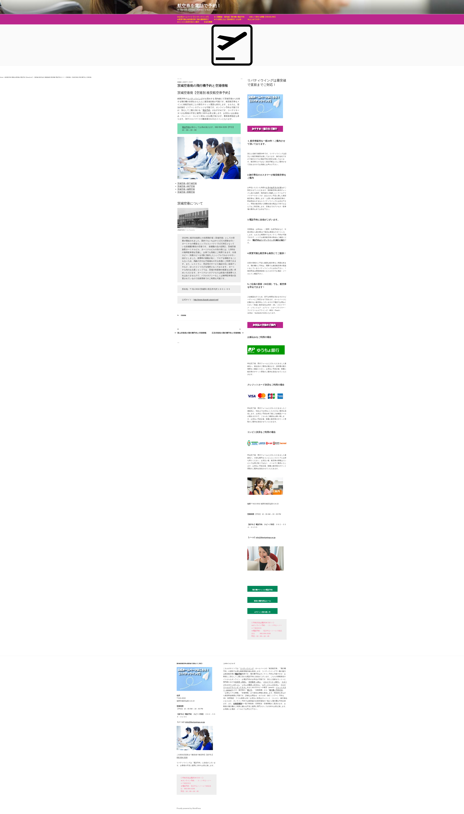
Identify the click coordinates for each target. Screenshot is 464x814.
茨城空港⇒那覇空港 (186, 192)
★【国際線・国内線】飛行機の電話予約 (229, 17)
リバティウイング (195, 99)
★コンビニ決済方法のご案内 (188, 22)
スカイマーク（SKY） (271, 682)
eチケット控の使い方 (262, 612)
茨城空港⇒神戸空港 (186, 186)
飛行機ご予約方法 (276, 690)
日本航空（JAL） (255, 682)
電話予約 (206, 110)
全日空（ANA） (241, 682)
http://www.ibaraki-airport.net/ (206, 300)
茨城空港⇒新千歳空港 (187, 183)
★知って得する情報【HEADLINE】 (262, 17)
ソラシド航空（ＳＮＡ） (251, 685)
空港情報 (183, 315)
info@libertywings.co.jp (266, 537)
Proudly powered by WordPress (189, 808)
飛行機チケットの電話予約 (262, 590)
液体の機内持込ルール (262, 601)
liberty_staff (187, 82)
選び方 (249, 690)
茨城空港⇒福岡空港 (186, 189)
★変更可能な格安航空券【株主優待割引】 (193, 19)
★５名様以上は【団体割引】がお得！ (228, 19)
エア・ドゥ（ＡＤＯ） (270, 685)
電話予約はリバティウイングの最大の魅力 (268, 240)
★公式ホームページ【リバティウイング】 (193, 17)
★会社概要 (208, 22)
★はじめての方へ (254, 19)
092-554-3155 (182, 757)
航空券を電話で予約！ (199, 5)
